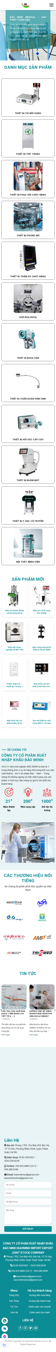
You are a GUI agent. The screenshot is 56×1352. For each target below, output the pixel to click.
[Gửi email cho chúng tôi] (35, 1328)
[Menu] (51, 5)
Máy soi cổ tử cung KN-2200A (41, 611)
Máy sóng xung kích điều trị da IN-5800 (41, 648)
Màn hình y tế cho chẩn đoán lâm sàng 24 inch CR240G (41, 685)
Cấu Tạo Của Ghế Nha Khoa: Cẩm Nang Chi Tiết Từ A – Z (13, 1013)
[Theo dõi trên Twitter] (30, 1328)
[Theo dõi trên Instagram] (25, 1328)
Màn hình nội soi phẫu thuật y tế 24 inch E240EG (14, 721)
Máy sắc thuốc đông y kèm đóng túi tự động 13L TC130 (14, 611)
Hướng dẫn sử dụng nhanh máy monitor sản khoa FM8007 (40, 1013)
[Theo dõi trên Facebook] (20, 1328)
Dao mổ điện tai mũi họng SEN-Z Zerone (42, 721)
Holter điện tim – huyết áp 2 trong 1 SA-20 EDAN (14, 685)
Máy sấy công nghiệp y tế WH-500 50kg (14, 648)
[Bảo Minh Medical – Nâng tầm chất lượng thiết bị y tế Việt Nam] (25, 5)
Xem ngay (5, 1034)
